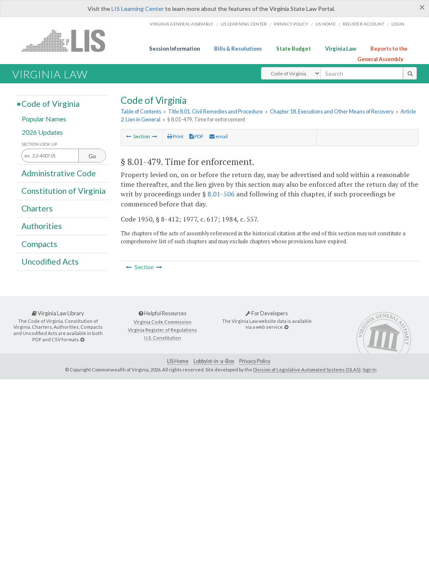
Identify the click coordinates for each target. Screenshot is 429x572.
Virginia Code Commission (162, 322)
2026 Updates (42, 132)
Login (397, 23)
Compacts (39, 243)
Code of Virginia (50, 103)
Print (177, 136)
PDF (199, 136)
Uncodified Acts (50, 261)
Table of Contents (141, 111)
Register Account (363, 23)
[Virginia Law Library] (82, 339)
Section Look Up (39, 144)
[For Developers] (286, 327)
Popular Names (44, 119)
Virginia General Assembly (181, 23)
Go (92, 156)
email (221, 136)
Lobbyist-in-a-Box (214, 361)
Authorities (41, 226)
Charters (37, 208)
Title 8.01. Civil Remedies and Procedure (215, 111)
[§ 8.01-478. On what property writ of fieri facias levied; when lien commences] (128, 136)
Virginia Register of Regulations (162, 329)
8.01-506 (221, 193)
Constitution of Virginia (63, 191)
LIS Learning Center (137, 8)
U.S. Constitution (162, 337)
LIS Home (178, 361)
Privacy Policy (291, 23)
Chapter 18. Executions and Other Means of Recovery (332, 111)
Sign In (369, 369)
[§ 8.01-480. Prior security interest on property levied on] (154, 136)
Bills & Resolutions (238, 48)
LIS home (325, 23)
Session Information (174, 48)
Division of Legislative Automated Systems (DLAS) (307, 369)
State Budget (293, 48)
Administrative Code (58, 173)
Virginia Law (340, 48)
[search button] (410, 73)
